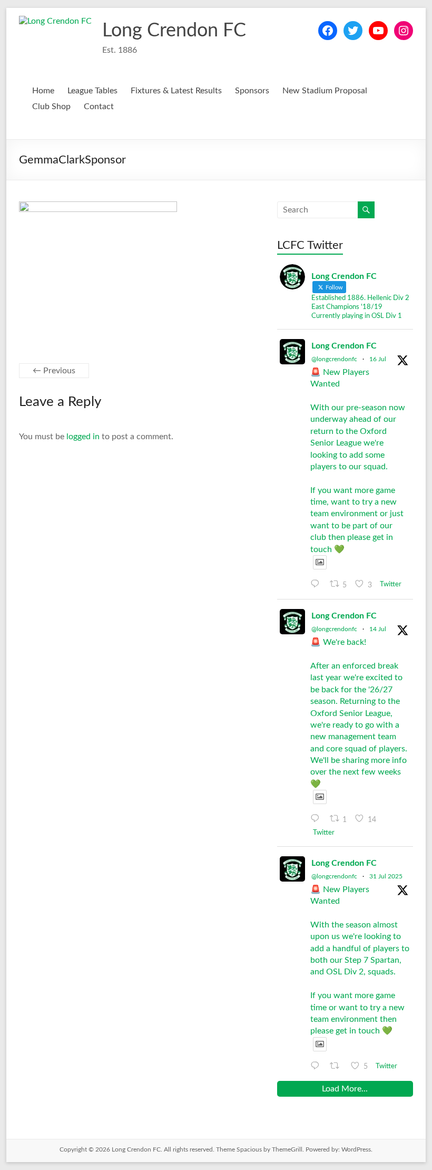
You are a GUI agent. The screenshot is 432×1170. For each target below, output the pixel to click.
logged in (83, 436)
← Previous (54, 370)
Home (43, 90)
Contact (99, 106)
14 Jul (377, 629)
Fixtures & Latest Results (176, 90)
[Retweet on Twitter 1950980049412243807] (337, 1066)
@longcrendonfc (334, 359)
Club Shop (51, 106)
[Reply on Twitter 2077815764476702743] (317, 584)
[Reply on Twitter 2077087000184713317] (317, 819)
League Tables (92, 90)
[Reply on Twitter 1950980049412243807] (317, 1066)
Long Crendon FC (174, 30)
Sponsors (252, 90)
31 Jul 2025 (385, 876)
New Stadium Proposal (324, 90)
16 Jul (377, 359)
